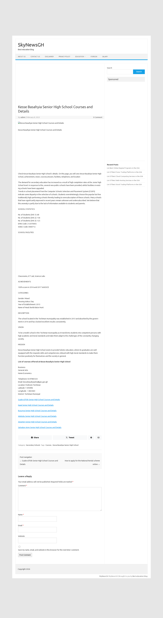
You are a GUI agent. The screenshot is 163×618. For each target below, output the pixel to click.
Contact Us (35, 56)
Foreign (94, 56)
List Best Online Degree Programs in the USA (123, 168)
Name (21, 515)
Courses (48, 445)
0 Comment (97, 117)
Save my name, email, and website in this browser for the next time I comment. (48, 550)
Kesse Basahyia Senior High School (65, 445)
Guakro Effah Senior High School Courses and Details (39, 400)
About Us (21, 56)
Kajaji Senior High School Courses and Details (36, 405)
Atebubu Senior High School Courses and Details (37, 416)
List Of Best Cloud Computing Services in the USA (125, 176)
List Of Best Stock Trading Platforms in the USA (124, 184)
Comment (22, 486)
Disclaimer (49, 56)
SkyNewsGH (31, 44)
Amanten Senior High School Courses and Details (37, 422)
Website (21, 536)
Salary (105, 56)
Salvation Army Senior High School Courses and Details (39, 427)
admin (23, 117)
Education (79, 56)
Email (21, 525)
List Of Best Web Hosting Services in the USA (123, 180)
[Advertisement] (81, 18)
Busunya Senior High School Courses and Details (37, 411)
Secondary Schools (33, 445)
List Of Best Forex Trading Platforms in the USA (124, 172)
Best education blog (140, 576)
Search (109, 68)
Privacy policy (64, 56)
